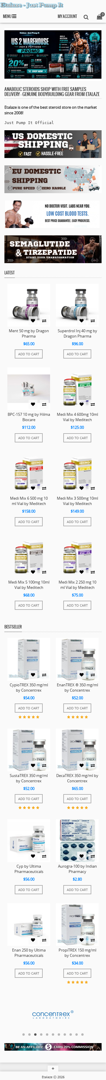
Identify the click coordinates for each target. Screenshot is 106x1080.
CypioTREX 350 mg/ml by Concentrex (29, 687)
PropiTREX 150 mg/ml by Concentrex (77, 952)
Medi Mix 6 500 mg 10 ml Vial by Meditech (29, 501)
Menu (7, 16)
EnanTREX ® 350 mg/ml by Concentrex (77, 687)
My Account (67, 16)
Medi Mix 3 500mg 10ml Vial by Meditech (77, 501)
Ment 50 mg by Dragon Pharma (29, 333)
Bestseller (13, 627)
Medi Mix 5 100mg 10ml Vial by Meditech (28, 584)
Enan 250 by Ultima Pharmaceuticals (29, 952)
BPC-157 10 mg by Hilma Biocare (29, 417)
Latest (9, 273)
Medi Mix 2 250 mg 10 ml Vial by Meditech (77, 584)
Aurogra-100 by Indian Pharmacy (77, 869)
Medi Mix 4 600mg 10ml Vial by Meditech (77, 417)
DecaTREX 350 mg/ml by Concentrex (77, 778)
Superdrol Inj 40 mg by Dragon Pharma (77, 333)
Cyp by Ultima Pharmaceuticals (28, 869)
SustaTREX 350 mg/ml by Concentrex (29, 778)
